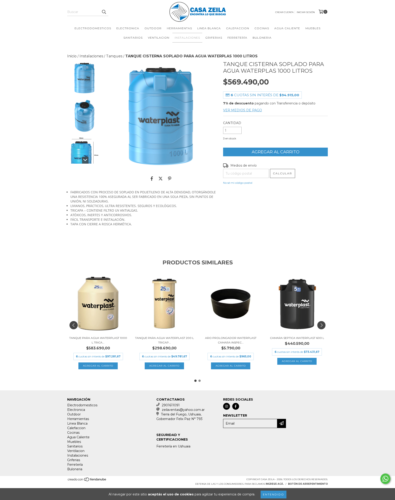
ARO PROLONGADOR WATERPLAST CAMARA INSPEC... (230, 340)
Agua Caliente (287, 28)
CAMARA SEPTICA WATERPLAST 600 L (297, 338)
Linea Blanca (209, 28)
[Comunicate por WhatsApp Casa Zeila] (385, 478)
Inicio (72, 56)
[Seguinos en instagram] (226, 406)
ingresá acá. (275, 483)
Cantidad (232, 123)
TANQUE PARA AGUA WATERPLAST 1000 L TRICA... (98, 340)
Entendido (273, 494)
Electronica (127, 28)
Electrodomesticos (93, 28)
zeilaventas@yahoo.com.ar (183, 410)
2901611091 (171, 405)
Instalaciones (187, 37)
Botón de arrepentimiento (308, 483)
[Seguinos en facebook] (235, 406)
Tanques (114, 56)
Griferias (213, 37)
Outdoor (153, 28)
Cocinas (261, 28)
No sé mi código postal (237, 182)
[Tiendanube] (87, 480)
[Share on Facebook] (152, 178)
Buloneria (262, 37)
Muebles (312, 28)
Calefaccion (237, 28)
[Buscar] (103, 12)
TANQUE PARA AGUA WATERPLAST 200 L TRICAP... (164, 340)
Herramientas (179, 28)
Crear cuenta (284, 12)
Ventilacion (158, 37)
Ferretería (237, 37)
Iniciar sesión (306, 12)
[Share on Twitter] (160, 178)
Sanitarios (133, 37)
